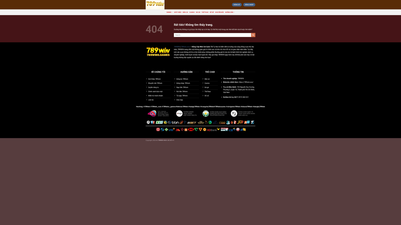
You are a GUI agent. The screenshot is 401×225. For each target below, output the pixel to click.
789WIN (168, 12)
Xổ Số (212, 12)
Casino (192, 12)
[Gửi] (253, 35)
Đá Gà (198, 12)
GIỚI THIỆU (177, 12)
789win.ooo (185, 47)
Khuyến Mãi (219, 12)
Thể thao (205, 12)
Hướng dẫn (229, 12)
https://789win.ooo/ (246, 82)
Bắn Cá (185, 12)
